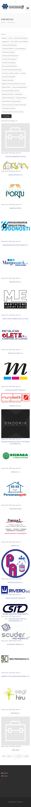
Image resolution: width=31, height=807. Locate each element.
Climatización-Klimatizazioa (10, 55)
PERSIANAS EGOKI (15, 509)
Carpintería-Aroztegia (8, 52)
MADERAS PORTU (15, 208)
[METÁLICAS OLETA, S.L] (15, 335)
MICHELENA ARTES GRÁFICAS (15, 390)
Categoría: (4, 38)
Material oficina (6, 87)
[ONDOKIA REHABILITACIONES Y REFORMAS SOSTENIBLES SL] (15, 423)
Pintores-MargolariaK (8, 98)
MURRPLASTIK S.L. (15, 406)
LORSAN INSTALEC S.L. (15, 175)
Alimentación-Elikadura (21, 38)
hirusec (20, 802)
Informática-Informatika (8, 76)
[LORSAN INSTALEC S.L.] (15, 165)
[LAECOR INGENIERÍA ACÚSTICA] (15, 137)
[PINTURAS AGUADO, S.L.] (15, 563)
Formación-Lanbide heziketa (10, 73)
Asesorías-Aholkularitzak (9, 45)
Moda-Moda (18, 94)
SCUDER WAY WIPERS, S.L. (15, 644)
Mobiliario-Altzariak (7, 94)
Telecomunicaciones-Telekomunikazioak (14, 105)
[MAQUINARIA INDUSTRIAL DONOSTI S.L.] (15, 226)
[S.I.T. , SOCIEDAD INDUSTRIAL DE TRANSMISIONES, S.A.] (15, 608)
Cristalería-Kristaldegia (8, 62)
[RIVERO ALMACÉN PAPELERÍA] (15, 590)
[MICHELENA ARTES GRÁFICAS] (15, 371)
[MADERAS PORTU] (15, 191)
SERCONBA (15, 750)
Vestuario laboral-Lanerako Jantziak (12, 112)
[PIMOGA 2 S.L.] (15, 526)
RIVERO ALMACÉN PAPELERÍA (15, 598)
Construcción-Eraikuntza (9, 59)
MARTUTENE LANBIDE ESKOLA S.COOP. (15, 318)
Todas (10, 38)
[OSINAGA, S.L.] (15, 456)
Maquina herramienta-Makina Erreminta (13, 83)
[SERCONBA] (15, 731)
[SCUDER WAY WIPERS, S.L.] (15, 631)
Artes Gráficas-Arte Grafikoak (19, 41)
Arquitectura (5, 41)
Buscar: (3, 34)
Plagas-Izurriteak (21, 98)
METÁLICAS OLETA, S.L (15, 353)
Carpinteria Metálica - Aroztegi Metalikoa (14, 48)
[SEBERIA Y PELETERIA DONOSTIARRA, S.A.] (15, 660)
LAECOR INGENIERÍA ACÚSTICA (15, 156)
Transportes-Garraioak (8, 108)
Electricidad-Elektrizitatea (9, 66)
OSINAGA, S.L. (15, 472)
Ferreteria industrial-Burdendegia (11, 69)
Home (3, 22)
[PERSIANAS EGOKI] (15, 489)
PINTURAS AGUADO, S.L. (15, 582)
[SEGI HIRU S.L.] (15, 694)
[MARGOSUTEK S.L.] (15, 262)
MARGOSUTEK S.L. (15, 282)
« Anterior (9, 756)
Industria (23, 73)
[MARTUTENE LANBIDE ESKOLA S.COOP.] (15, 299)
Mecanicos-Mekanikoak (20, 87)
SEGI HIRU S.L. (15, 713)
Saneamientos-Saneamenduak (11, 101)
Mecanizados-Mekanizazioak (10, 90)
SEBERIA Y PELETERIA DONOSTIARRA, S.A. (15, 676)
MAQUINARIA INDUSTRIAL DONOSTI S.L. (15, 245)
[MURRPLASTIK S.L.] (15, 397)
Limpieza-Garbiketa (7, 80)
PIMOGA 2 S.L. (15, 545)
